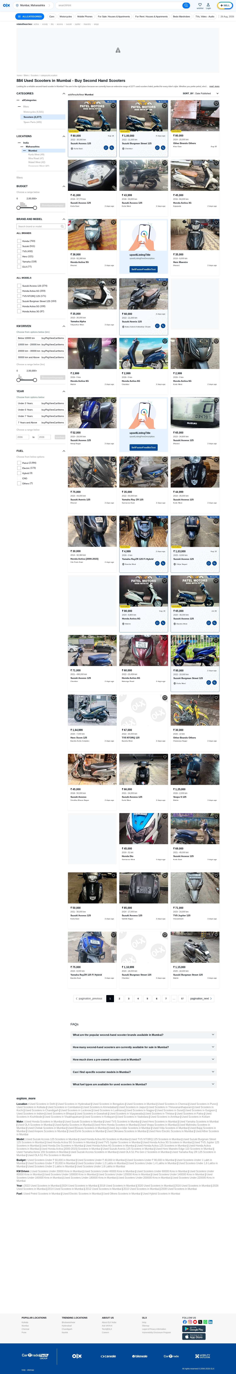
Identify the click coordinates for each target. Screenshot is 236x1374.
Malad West (36, 162)
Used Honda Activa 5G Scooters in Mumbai (70, 1142)
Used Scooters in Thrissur (160, 1113)
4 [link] (138, 998)
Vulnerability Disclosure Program (156, 1332)
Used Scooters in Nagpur (140, 1110)
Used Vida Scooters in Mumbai (170, 1128)
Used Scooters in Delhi (42, 1104)
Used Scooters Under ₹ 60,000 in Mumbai (51, 1160)
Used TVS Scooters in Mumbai (122, 1121)
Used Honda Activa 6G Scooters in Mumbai (104, 1139)
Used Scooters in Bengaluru (108, 1104)
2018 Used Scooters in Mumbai (117, 1185)
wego (96, 24)
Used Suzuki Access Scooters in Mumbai (93, 1152)
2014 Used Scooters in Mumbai (66, 1189)
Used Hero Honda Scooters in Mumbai (116, 1124)
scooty (45, 24)
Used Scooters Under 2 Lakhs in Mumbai (51, 1166)
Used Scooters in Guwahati (91, 1113)
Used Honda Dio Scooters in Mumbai (62, 1145)
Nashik (65, 1332)
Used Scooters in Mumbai (141, 1104)
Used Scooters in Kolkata (31, 1107)
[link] (201, 998)
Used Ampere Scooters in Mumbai (47, 1131)
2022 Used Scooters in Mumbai (42, 1185)
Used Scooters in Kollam (196, 1116)
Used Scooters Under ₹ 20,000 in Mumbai (51, 1163)
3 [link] (128, 998)
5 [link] (147, 998)
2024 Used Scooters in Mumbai (80, 1185)
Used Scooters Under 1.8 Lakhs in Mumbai (100, 1166)
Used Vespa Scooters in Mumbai (158, 1124)
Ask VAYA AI (107, 1326)
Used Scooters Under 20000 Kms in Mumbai (56, 1171)
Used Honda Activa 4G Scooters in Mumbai (110, 1145)
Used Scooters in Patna (189, 1113)
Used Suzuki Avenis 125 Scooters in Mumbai (128, 1148)
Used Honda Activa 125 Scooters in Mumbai (162, 1145)
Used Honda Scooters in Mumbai (44, 1121)
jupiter (77, 24)
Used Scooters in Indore (30, 1113)
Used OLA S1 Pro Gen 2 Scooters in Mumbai (144, 1152)
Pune (24, 1332)
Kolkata (25, 1322)
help (24, 1370)
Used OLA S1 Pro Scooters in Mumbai (49, 1155)
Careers (105, 1332)
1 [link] (110, 998)
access (60, 24)
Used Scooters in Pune (203, 1104)
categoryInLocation (49, 75)
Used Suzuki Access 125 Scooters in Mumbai (52, 1139)
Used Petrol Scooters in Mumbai (42, 1193)
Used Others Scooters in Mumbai (122, 1193)
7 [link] (166, 998)
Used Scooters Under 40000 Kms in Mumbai (109, 1171)
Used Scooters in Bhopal (60, 1113)
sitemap (30, 1370)
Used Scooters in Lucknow (76, 1110)
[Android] (194, 1331)
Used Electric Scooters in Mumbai (82, 1193)
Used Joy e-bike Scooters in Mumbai (130, 1128)
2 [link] (119, 998)
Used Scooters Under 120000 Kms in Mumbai (124, 1174)
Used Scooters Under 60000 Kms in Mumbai (162, 1171)
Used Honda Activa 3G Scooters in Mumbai (167, 1142)
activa (36, 24)
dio (52, 24)
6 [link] (156, 998)
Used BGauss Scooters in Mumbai (87, 1128)
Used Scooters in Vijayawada (126, 1113)
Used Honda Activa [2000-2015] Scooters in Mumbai (71, 1148)
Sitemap (145, 1326)
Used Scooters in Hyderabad (74, 1104)
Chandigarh (67, 1329)
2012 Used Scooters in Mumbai (103, 1189)
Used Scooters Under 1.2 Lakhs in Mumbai (101, 1163)
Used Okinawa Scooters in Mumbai (127, 1131)
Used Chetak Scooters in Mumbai (47, 1128)
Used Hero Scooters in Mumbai (159, 1121)
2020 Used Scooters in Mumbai (155, 1185)
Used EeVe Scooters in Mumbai (86, 1131)
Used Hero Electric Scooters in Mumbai (171, 1131)
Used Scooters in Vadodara (132, 1116)
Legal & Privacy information (154, 1329)
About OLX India (109, 1322)
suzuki (69, 24)
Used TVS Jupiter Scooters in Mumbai (119, 1142)
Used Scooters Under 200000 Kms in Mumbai (144, 1177)
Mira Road (36, 158)
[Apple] (194, 1339)
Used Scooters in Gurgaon (200, 1110)
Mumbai (25, 1326)
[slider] (18, 208)
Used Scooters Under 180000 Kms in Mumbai (90, 1177)
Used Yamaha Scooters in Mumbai (199, 1121)
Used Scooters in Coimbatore (64, 1107)
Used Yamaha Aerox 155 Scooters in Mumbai (42, 1152)
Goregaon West (38, 166)
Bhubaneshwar (68, 1322)
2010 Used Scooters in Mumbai (141, 1189)
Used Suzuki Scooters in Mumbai (84, 1121)
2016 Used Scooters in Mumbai (193, 1185)
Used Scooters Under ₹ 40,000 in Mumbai (101, 1160)
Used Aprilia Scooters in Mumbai (73, 1124)
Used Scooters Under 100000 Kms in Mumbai (70, 1174)
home (19, 75)
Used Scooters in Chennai (173, 1104)
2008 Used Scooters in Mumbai (179, 1189)
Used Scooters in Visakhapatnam (63, 1116)
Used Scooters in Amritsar (165, 1116)
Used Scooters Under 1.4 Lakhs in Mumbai (152, 1163)
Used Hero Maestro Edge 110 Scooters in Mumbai (184, 1148)
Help (144, 1322)
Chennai (25, 1329)
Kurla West (36, 154)
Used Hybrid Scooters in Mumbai (161, 1193)
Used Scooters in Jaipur (132, 1107)
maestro (87, 24)
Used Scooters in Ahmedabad (100, 1107)
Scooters (35, 75)
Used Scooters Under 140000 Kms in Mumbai (178, 1174)
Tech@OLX (107, 1329)
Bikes (26, 75)
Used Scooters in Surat (170, 1110)
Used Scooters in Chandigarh (42, 1110)
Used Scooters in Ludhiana (108, 1110)
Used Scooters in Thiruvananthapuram (170, 1107)
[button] (49, 5)
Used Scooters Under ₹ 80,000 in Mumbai (151, 1160)
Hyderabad (67, 1326)
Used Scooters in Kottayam (99, 1116)
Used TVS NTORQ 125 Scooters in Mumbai (156, 1139)
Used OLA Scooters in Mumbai (35, 1124)
